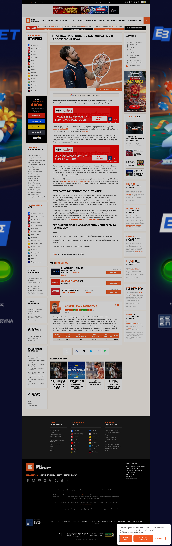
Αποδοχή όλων (125, 538)
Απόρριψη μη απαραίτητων (143, 538)
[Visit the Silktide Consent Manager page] (165, 538)
